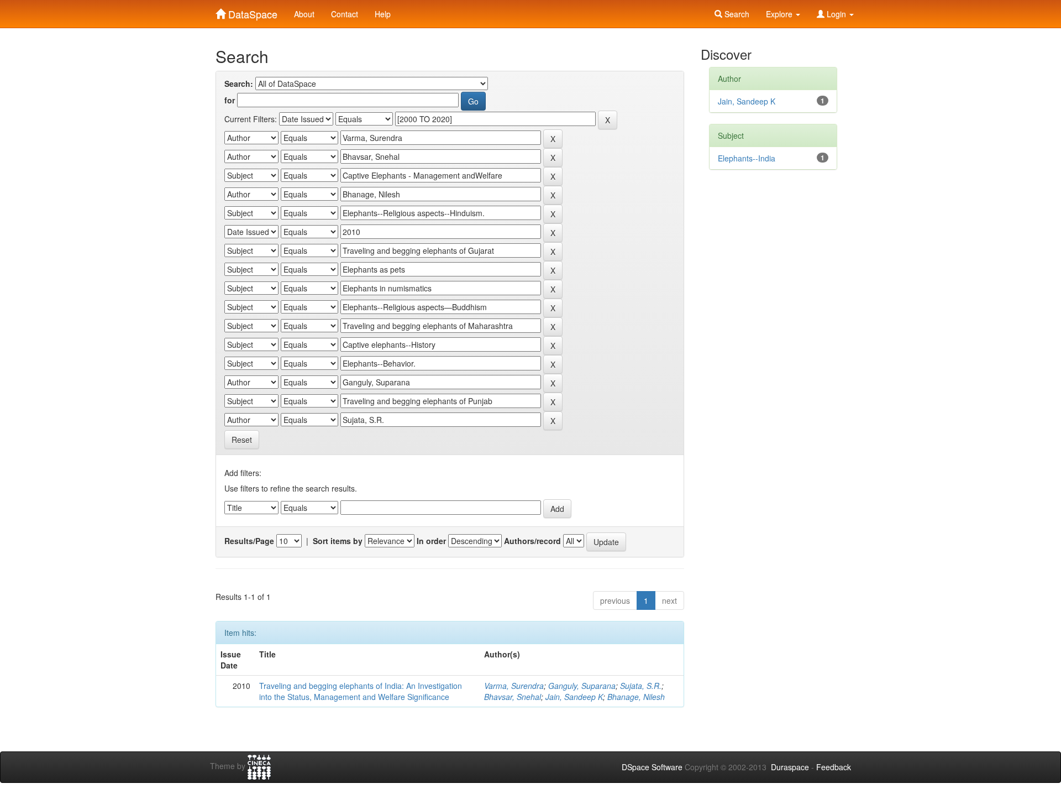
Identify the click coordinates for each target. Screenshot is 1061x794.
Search (735, 13)
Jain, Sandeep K (574, 696)
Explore (780, 13)
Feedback (833, 766)
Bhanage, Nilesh (636, 696)
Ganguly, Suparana (582, 685)
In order (431, 540)
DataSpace (251, 12)
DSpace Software (652, 766)
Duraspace (790, 766)
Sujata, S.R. (640, 685)
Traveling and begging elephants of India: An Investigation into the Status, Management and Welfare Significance (360, 691)
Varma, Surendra (514, 685)
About (304, 13)
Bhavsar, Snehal (512, 696)
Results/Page (249, 540)
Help (383, 13)
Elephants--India (746, 158)
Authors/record (532, 540)
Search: (238, 83)
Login (836, 13)
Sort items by (338, 540)
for (229, 100)
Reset (242, 439)
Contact (344, 13)
